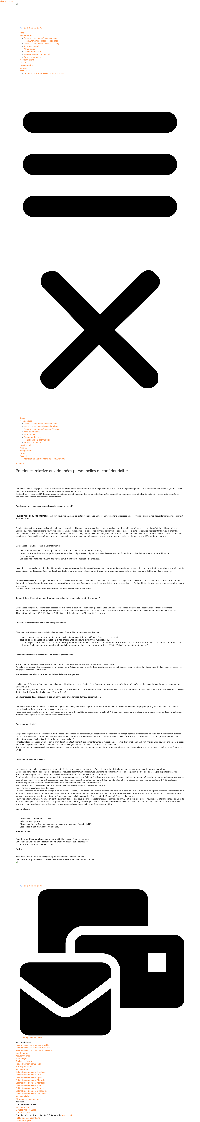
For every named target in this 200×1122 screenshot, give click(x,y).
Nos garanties (26, 65)
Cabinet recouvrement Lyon (29, 1077)
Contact (23, 68)
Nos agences (22, 1069)
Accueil (23, 33)
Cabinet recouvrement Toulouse (31, 1093)
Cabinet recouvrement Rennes (30, 1088)
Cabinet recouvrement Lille (28, 1075)
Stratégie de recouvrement (28, 1099)
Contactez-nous (23, 1112)
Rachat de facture (32, 52)
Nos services (26, 35)
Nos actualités (22, 1096)
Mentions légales (23, 1121)
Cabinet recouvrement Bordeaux (31, 1072)
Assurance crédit (32, 46)
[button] (100, 246)
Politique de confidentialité (28, 1118)
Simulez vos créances (26, 1110)
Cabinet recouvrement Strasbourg (32, 1091)
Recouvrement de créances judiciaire (41, 41)
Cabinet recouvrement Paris (29, 1085)
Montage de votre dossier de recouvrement (44, 73)
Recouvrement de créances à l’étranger (42, 43)
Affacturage (29, 49)
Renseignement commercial (37, 54)
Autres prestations (32, 57)
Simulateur (25, 70)
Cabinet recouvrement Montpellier (31, 1083)
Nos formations (27, 60)
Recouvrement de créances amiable (40, 38)
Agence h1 (67, 1115)
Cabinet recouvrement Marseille (30, 1080)
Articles (23, 62)
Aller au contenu (7, 1)
